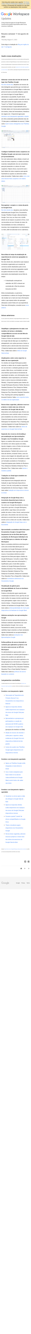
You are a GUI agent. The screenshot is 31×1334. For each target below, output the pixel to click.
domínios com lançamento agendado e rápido (15, 116)
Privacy (23, 883)
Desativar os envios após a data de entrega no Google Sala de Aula (15, 799)
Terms (28, 883)
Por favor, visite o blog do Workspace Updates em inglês (15, 3)
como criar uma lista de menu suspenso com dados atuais (15, 178)
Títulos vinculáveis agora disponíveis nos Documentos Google (14, 828)
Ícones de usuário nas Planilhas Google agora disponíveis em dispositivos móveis (15, 749)
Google (18, 883)
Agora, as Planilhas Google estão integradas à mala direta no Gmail (15, 766)
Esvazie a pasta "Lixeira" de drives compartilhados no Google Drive (15, 819)
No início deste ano (7, 84)
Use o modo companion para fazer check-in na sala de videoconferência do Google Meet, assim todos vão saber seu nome (14, 777)
